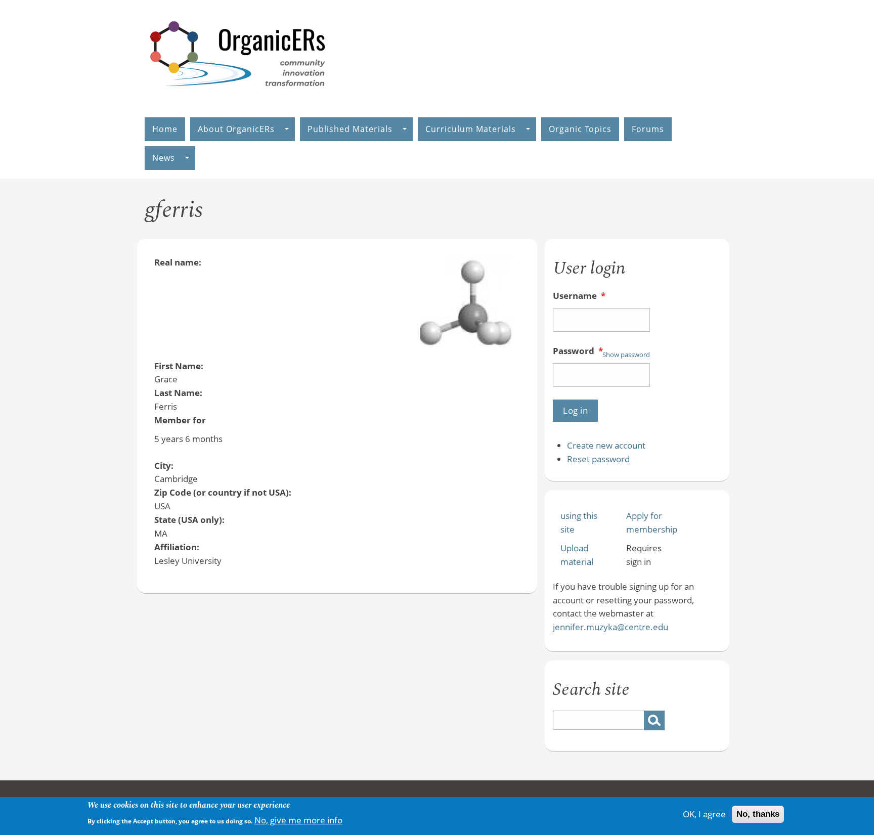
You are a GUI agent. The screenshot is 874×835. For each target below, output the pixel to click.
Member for (180, 420)
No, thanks (757, 814)
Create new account (606, 445)
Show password (626, 354)
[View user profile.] (465, 343)
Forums (648, 129)
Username (579, 295)
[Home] (238, 97)
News (163, 157)
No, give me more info (298, 819)
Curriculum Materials (470, 129)
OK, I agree (704, 814)
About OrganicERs (236, 129)
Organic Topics (580, 129)
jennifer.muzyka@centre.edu (610, 627)
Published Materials (350, 129)
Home (165, 129)
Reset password (598, 459)
